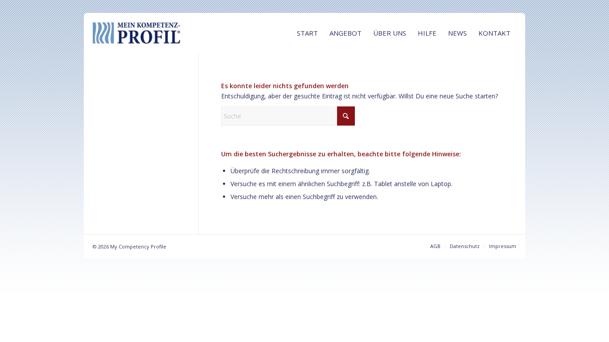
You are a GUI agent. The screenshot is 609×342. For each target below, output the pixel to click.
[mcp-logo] (159, 33)
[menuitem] (307, 33)
